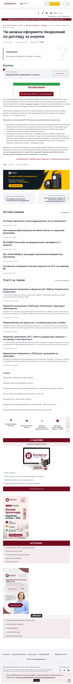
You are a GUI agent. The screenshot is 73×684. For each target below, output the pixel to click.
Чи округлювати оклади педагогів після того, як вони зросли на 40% (27, 410)
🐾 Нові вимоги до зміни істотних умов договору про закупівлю (24, 476)
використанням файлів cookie (45, 677)
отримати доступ (36, 489)
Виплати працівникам (22, 164)
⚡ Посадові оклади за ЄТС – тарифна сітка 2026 (19, 547)
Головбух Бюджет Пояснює (11, 424)
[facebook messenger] (46, 13)
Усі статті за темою (61, 280)
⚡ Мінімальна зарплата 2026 (13, 551)
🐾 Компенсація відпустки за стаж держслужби (18, 480)
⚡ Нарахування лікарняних (12, 558)
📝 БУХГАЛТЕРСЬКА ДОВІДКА (14, 624)
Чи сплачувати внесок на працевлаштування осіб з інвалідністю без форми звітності (33, 388)
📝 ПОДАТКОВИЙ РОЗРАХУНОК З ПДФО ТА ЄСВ (20, 620)
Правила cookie (61, 654)
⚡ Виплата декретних (11, 562)
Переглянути (60, 73)
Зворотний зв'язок (19, 654)
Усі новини (64, 212)
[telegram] (42, 13)
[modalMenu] (68, 4)
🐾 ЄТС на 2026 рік (9, 473)
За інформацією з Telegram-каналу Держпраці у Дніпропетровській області (43, 159)
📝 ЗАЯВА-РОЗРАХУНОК (12, 632)
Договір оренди (36, 87)
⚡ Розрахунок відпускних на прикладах (16, 555)
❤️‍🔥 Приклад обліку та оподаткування (36, 94)
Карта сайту (32, 654)
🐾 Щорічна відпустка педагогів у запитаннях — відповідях (22, 483)
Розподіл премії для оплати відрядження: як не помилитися (34, 221)
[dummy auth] (63, 4)
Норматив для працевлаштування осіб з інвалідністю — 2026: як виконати (29, 404)
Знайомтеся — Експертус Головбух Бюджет (18, 378)
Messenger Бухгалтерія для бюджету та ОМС (57, 427)
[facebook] (38, 13)
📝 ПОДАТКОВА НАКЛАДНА (13, 636)
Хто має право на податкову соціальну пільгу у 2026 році (23, 394)
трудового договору (32, 104)
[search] (46, 4)
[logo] (10, 4)
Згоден (36, 680)
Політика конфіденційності (36, 659)
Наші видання (44, 654)
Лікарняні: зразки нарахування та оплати (18, 383)
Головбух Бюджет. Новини (26, 426)
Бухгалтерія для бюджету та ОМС (13, 25)
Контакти (6, 654)
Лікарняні (44, 25)
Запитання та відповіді (32, 25)
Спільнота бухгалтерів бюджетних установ (42, 427)
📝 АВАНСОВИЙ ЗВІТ (11, 628)
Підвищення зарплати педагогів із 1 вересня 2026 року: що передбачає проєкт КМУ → (36, 19)
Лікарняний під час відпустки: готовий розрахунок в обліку (34, 322)
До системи (54, 4)
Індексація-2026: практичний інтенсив (17, 399)
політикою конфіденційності (25, 677)
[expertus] (23, 4)
